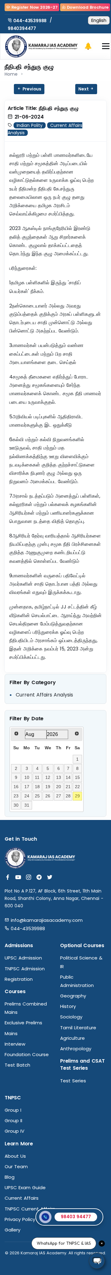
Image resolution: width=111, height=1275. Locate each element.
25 (37, 795)
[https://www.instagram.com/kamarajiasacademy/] (29, 877)
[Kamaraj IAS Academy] (42, 46)
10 (26, 777)
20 (58, 786)
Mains (11, 1033)
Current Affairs (22, 1198)
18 (37, 786)
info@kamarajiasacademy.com (46, 920)
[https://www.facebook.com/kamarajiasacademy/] (8, 877)
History (68, 1006)
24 (26, 795)
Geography (73, 996)
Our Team (16, 1166)
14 (68, 777)
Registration (19, 979)
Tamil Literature (78, 1027)
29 (77, 795)
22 (77, 786)
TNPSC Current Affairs (30, 1209)
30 (16, 805)
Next (84, 89)
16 (16, 786)
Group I (13, 1110)
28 (68, 795)
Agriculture (72, 1038)
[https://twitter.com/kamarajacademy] (50, 877)
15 (77, 777)
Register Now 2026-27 (34, 7)
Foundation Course (27, 1054)
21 (68, 786)
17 (26, 786)
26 (47, 795)
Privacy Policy (20, 1219)
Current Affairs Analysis (44, 694)
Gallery (12, 1230)
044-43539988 (29, 21)
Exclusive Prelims (23, 1022)
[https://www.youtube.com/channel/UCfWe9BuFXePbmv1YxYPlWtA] (18, 877)
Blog (9, 1177)
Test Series (73, 1080)
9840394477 (22, 28)
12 (47, 777)
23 (16, 795)
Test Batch (17, 1065)
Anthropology (75, 1048)
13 (58, 777)
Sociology (71, 1017)
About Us (15, 1156)
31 (26, 805)
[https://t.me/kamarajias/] (39, 877)
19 (47, 786)
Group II (13, 1120)
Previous (31, 89)
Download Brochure (87, 7)
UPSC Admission (23, 958)
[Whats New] (88, 46)
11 (37, 777)
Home (11, 74)
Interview (15, 1044)
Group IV (14, 1131)
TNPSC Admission (25, 968)
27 (58, 795)
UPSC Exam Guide (25, 1187)
